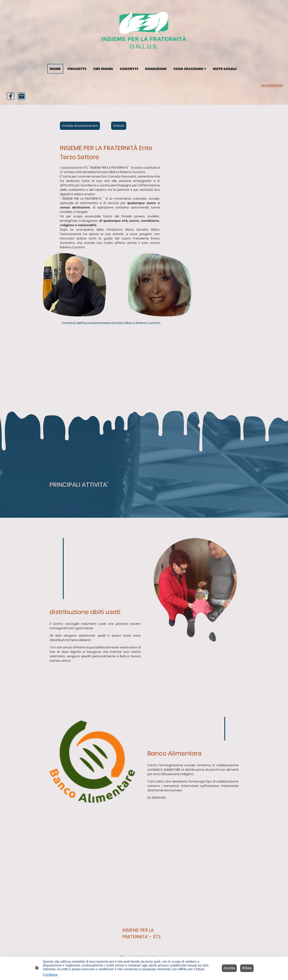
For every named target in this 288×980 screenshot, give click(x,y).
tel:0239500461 (272, 85)
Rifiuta (247, 968)
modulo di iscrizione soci (80, 126)
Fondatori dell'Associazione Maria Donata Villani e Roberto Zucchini (111, 323)
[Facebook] (10, 96)
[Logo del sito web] (144, 30)
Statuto (118, 126)
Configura (50, 974)
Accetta (229, 968)
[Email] (21, 96)
